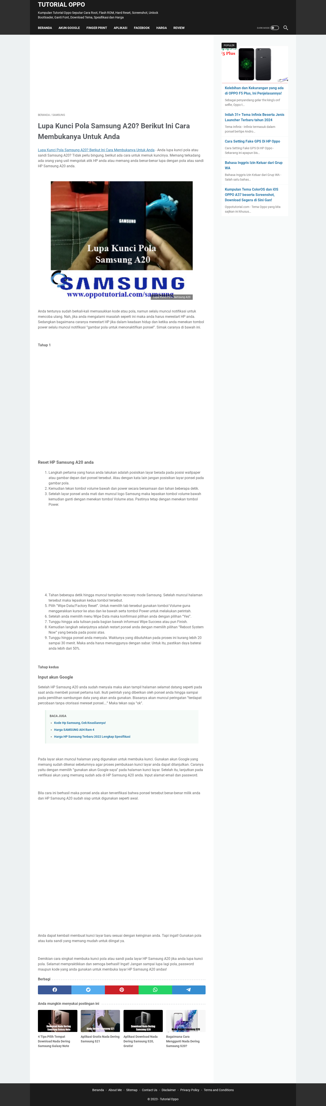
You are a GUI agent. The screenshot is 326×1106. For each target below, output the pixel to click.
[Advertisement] (122, 74)
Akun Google (69, 28)
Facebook (142, 28)
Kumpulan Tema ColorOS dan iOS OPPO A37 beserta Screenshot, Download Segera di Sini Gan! (251, 194)
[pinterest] (121, 989)
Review (179, 28)
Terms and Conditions (219, 1090)
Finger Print (96, 28)
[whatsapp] (155, 989)
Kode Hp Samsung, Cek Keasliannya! (80, 723)
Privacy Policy (189, 1090)
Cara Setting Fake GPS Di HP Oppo (252, 141)
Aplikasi (120, 28)
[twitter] (88, 989)
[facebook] (54, 989)
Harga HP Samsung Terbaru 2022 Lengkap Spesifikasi (92, 737)
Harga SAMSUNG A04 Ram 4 (74, 730)
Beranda (45, 28)
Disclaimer (169, 1090)
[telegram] (189, 989)
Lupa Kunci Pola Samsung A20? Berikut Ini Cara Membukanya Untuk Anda (96, 150)
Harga (161, 28)
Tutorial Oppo (61, 4)
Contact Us (149, 1090)
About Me (115, 1090)
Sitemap (131, 1090)
